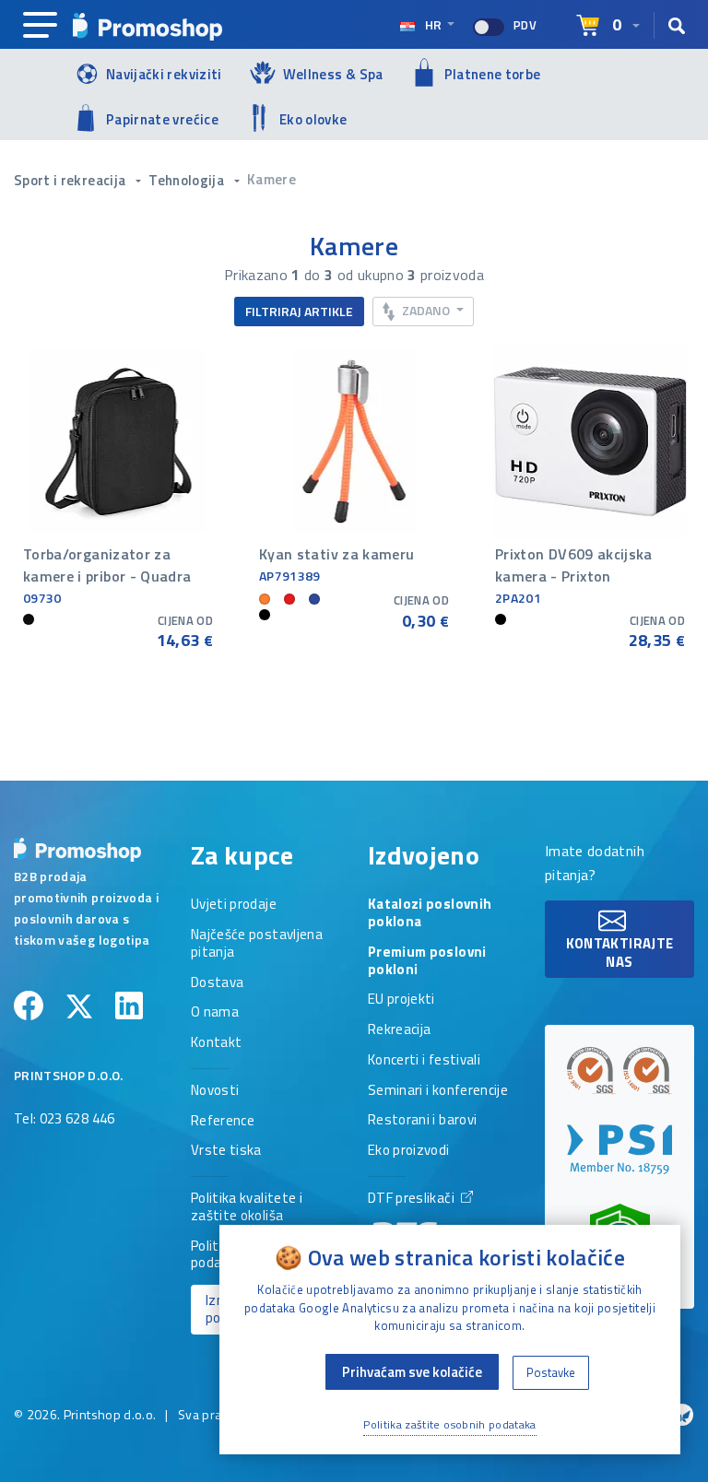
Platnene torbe (492, 74)
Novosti (215, 1091)
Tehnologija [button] (187, 180)
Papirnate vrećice (162, 119)
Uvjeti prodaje (234, 905)
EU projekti (401, 1000)
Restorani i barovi (422, 1121)
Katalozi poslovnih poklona (429, 914)
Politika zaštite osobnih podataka (450, 1424)
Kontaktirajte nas (620, 952)
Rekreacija (399, 1030)
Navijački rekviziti (164, 74)
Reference (222, 1121)
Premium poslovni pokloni (427, 962)
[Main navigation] (40, 26)
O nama (215, 1013)
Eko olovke (313, 119)
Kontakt (216, 1043)
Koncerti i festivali (424, 1061)
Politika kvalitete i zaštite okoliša (246, 1208)
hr (433, 24)
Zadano (426, 310)
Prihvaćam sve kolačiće (412, 1371)
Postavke (550, 1372)
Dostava (217, 983)
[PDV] (488, 27)
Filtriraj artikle (299, 311)
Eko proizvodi (409, 1151)
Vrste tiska (226, 1151)
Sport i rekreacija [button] (71, 180)
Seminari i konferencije (438, 1091)
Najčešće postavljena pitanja (257, 944)
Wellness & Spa (333, 74)
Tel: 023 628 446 (64, 1120)
